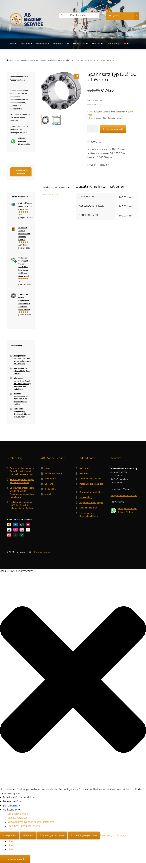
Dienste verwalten (18, 817)
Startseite (14, 60)
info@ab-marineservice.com (123, 495)
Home (13, 43)
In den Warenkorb (113, 129)
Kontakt (96, 43)
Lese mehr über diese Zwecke (24, 826)
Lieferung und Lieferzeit (90, 478)
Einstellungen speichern (84, 835)
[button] (76, 76)
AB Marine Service (53, 473)
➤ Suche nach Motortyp (21, 171)
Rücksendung (85, 497)
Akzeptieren (9, 835)
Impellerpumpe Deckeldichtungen (60, 60)
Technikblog (113, 43)
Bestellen (83, 473)
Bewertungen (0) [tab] (51, 194)
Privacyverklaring (42, 552)
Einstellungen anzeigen (52, 835)
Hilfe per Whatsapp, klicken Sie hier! (24, 141)
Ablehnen (28, 835)
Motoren (25, 43)
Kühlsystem (79, 43)
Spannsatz (80, 60)
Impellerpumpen (38, 60)
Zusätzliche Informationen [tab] (56, 187)
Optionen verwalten (18, 813)
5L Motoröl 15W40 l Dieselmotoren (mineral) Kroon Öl (24, 233)
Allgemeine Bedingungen (91, 502)
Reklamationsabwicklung (91, 492)
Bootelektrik (59, 43)
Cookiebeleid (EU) (88, 507)
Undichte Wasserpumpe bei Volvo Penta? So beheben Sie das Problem (21, 398)
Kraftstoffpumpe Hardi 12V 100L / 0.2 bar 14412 (25, 206)
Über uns (49, 484)
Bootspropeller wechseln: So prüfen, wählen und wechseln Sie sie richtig (22, 471)
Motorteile (41, 43)
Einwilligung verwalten (15, 859)
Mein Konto (50, 478)
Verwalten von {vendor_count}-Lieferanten (31, 822)
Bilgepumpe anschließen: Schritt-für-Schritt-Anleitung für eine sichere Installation (22, 383)
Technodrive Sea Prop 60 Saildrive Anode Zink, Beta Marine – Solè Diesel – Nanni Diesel (24, 267)
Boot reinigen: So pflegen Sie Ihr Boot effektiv (22, 371)
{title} (10, 841)
